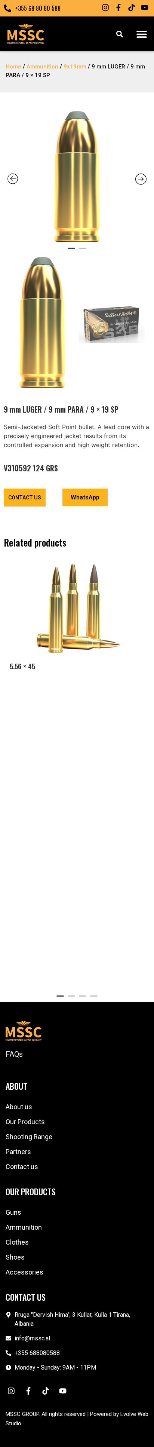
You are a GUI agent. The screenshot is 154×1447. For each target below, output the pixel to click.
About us (19, 1107)
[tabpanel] (77, 176)
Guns (13, 1212)
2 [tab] (82, 251)
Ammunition (42, 66)
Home (13, 66)
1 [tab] (71, 251)
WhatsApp (85, 497)
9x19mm (75, 66)
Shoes (15, 1257)
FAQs (14, 1054)
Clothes (17, 1242)
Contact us (22, 1167)
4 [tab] (94, 999)
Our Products (25, 1122)
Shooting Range (29, 1137)
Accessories (24, 1272)
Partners (18, 1152)
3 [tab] (82, 999)
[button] (141, 33)
